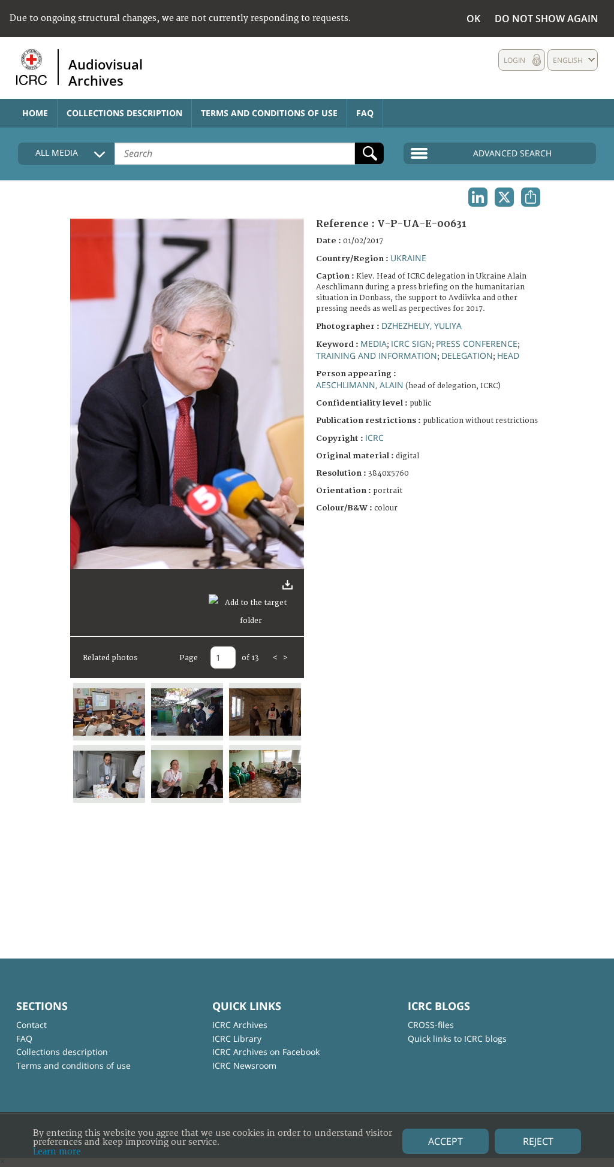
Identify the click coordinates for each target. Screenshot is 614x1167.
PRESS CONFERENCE (476, 343)
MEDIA (373, 343)
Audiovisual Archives (105, 72)
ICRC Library (236, 1038)
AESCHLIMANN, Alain (360, 385)
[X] (504, 197)
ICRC (374, 437)
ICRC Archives (239, 1024)
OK (473, 18)
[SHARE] (530, 197)
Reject (538, 1141)
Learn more (57, 1152)
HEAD (508, 355)
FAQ (365, 113)
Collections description (124, 113)
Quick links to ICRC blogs (457, 1038)
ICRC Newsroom (244, 1065)
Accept (445, 1141)
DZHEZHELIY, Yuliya (421, 325)
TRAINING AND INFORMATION (376, 355)
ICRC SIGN (411, 343)
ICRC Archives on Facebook (266, 1051)
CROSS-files (431, 1024)
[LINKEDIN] (477, 197)
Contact (31, 1024)
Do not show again (546, 18)
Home (35, 113)
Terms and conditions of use (269, 113)
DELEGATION (467, 355)
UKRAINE (408, 258)
